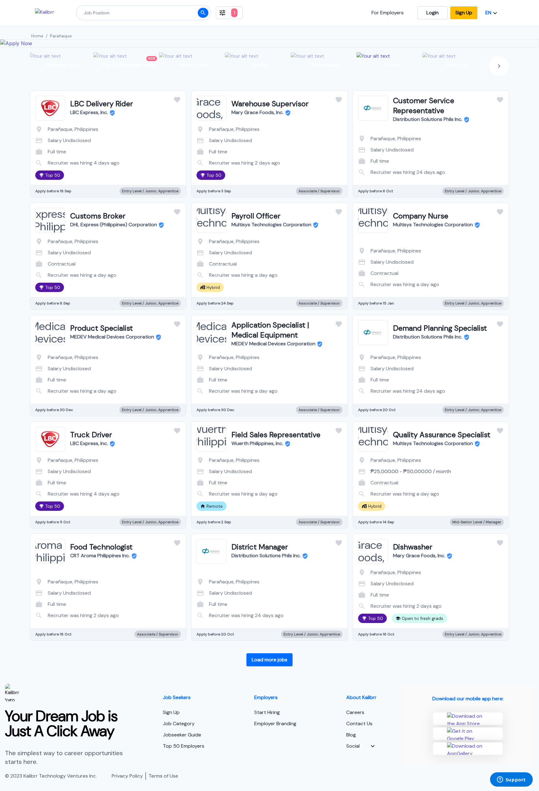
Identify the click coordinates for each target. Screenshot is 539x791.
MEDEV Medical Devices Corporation (112, 336)
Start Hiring (267, 712)
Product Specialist (101, 328)
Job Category (179, 723)
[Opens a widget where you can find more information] (511, 780)
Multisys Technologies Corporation (271, 224)
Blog (351, 734)
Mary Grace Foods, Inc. (257, 112)
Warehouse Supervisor (269, 103)
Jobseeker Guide (182, 734)
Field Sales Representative (275, 434)
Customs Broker (97, 216)
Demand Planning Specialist (440, 328)
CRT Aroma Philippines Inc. (100, 555)
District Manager (259, 547)
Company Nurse (420, 216)
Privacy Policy (127, 776)
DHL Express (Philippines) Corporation (113, 224)
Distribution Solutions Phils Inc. (427, 119)
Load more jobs (269, 659)
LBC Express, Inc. (89, 112)
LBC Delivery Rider (101, 103)
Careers (355, 712)
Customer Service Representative (423, 105)
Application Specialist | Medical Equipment (270, 330)
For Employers (387, 12)
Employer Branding (275, 723)
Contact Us (359, 723)
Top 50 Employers (183, 746)
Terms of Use (163, 776)
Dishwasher (412, 547)
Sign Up (463, 12)
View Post (83, 161)
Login (432, 12)
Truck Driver (91, 434)
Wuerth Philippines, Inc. (257, 443)
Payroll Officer (255, 216)
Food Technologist (101, 547)
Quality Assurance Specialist (441, 434)
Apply (133, 161)
